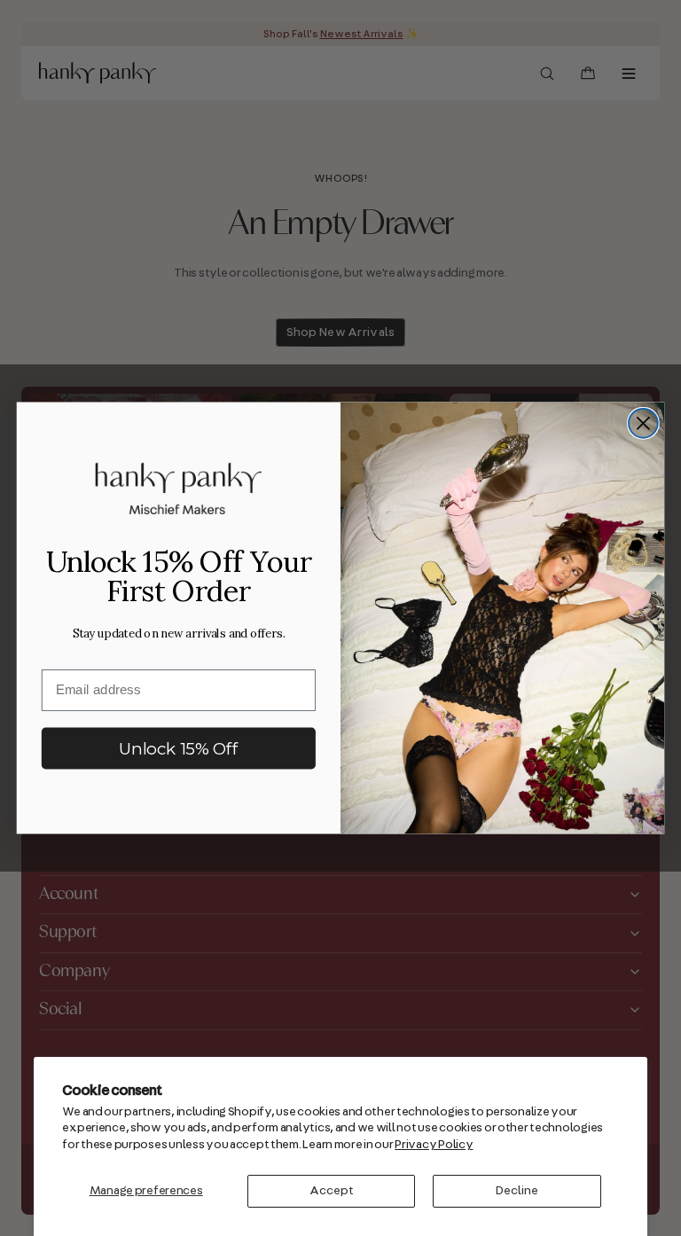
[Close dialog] (643, 423)
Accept (331, 1191)
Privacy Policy (434, 1144)
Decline (517, 1191)
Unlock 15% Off (178, 748)
